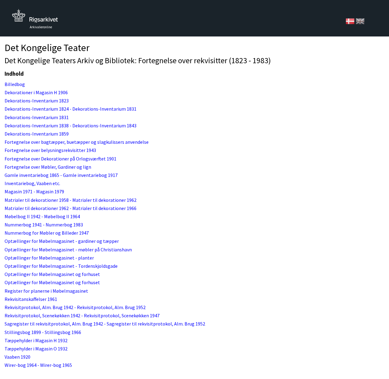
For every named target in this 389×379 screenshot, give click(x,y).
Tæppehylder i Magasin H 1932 (36, 340)
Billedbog (15, 84)
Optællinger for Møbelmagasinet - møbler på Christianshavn (68, 249)
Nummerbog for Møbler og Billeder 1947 (47, 233)
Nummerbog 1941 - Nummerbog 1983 (44, 225)
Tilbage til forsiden (35, 17)
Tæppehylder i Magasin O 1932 (36, 349)
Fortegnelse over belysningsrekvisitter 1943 (50, 150)
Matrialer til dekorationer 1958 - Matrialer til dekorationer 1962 (70, 200)
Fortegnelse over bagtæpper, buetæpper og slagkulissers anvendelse (77, 142)
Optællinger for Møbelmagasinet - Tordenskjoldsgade (61, 266)
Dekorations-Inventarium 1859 (37, 134)
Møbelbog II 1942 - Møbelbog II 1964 (42, 216)
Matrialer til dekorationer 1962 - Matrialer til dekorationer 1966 (70, 208)
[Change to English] (360, 21)
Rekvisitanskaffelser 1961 (31, 299)
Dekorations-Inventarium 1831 (37, 117)
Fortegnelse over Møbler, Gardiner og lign (48, 167)
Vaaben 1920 (17, 357)
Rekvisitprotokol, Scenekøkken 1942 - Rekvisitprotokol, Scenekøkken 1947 (82, 315)
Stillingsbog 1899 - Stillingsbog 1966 (43, 332)
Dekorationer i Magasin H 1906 (36, 92)
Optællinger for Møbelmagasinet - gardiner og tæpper (62, 241)
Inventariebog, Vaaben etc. (32, 183)
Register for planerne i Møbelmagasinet (46, 291)
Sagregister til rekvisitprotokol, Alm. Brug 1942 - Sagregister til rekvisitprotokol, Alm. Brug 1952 (105, 324)
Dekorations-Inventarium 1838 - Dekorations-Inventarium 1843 (70, 125)
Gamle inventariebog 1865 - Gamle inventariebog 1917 (61, 175)
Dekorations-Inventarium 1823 (37, 101)
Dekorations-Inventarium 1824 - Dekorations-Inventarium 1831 (70, 109)
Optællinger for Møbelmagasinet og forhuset (52, 274)
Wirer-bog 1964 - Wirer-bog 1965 (38, 365)
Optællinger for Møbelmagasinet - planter (49, 258)
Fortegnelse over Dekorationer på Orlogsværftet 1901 (60, 159)
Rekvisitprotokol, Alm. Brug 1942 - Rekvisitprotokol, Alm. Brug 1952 (75, 307)
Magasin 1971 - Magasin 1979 (34, 191)
